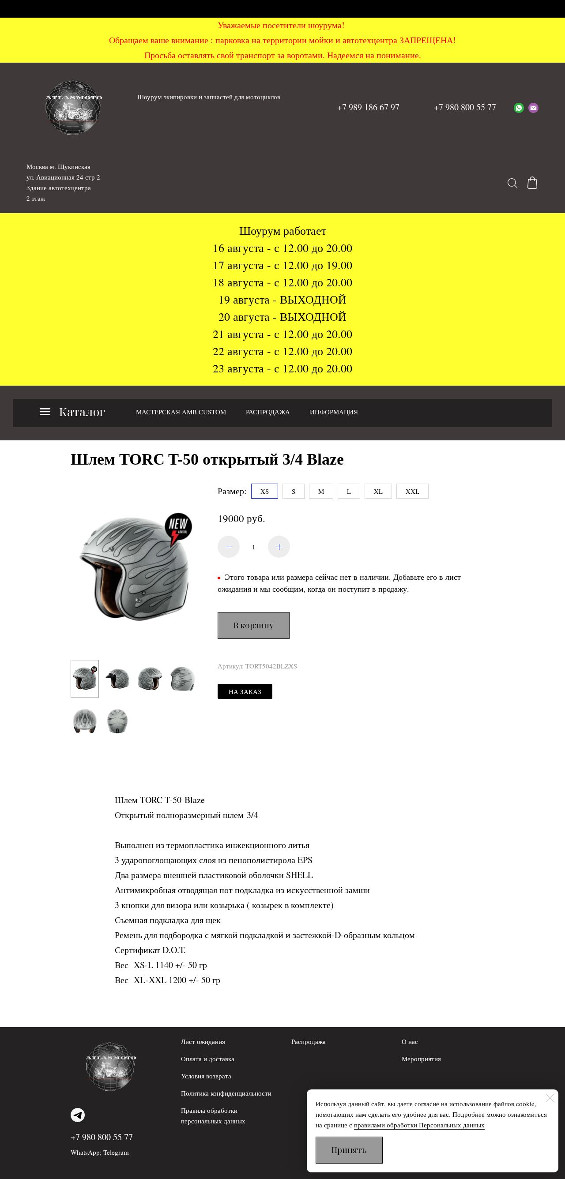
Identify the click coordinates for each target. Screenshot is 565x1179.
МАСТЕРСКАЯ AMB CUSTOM (181, 411)
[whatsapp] (519, 107)
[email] (533, 107)
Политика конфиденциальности (226, 1093)
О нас (410, 1041)
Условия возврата (206, 1075)
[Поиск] (512, 182)
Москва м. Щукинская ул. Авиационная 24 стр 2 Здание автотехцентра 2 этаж (63, 182)
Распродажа (308, 1041)
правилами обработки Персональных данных (419, 1124)
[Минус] (229, 547)
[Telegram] (78, 1115)
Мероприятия (421, 1058)
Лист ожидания (203, 1041)
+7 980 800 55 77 (102, 1137)
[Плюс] (279, 547)
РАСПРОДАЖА (268, 411)
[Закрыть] (550, 1098)
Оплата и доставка (207, 1058)
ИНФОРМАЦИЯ (334, 411)
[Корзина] (532, 182)
